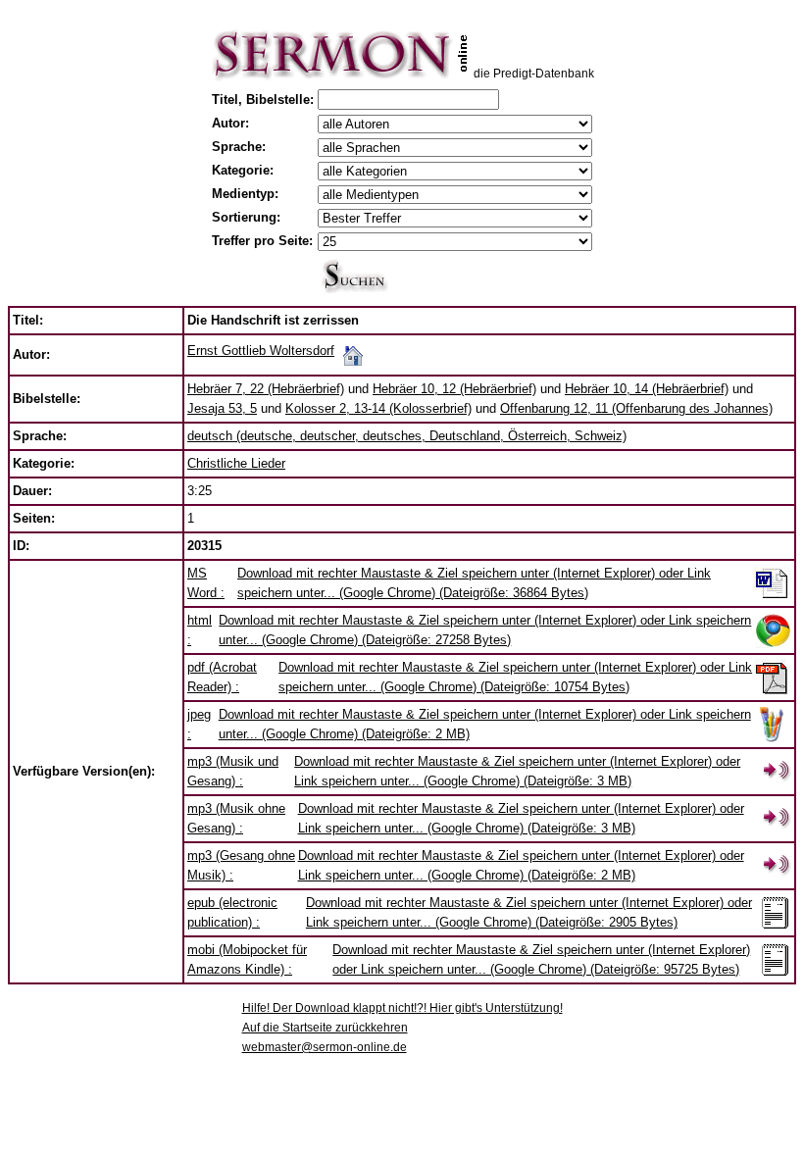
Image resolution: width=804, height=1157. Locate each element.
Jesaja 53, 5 (222, 408)
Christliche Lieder (236, 463)
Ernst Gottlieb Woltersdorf (260, 350)
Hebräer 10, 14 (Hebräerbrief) (647, 388)
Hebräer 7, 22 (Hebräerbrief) (265, 388)
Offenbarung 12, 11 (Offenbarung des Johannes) (636, 408)
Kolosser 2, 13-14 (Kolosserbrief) (378, 408)
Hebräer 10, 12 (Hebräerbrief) (454, 388)
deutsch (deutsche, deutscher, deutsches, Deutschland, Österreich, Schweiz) (407, 435)
